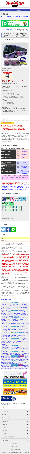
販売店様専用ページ (6, 421)
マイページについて (23, 16)
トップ (3, 10)
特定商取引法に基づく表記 (8, 437)
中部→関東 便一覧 (6, 299)
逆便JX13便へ (9, 122)
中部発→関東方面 (10, 29)
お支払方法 (4, 427)
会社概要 (4, 433)
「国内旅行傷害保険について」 (17, 405)
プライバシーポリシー (7, 418)
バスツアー (4, 414)
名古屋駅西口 (24, 151)
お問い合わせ (5, 440)
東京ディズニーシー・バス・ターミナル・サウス (24, 172)
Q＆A (25, 10)
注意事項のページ (15, 248)
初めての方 (11, 10)
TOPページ (3, 29)
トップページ (5, 411)
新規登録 (9, 16)
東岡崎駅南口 (24, 157)
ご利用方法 (18, 10)
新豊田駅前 (24, 154)
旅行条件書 (4, 430)
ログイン (3, 16)
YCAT (24, 162)
